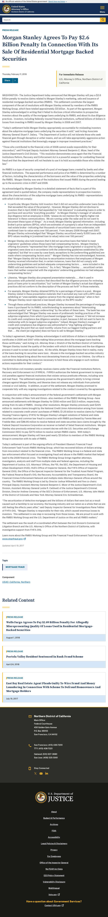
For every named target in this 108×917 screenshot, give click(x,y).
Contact (53, 905)
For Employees (54, 856)
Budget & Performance (54, 818)
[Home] (18, 12)
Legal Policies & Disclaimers (54, 843)
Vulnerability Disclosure (54, 882)
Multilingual (54, 888)
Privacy (54, 850)
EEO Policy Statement (54, 875)
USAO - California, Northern (16, 582)
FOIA (54, 831)
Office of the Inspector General (54, 863)
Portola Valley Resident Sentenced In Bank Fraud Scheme (44, 656)
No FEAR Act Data (54, 869)
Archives (54, 824)
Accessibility (54, 837)
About (54, 812)
